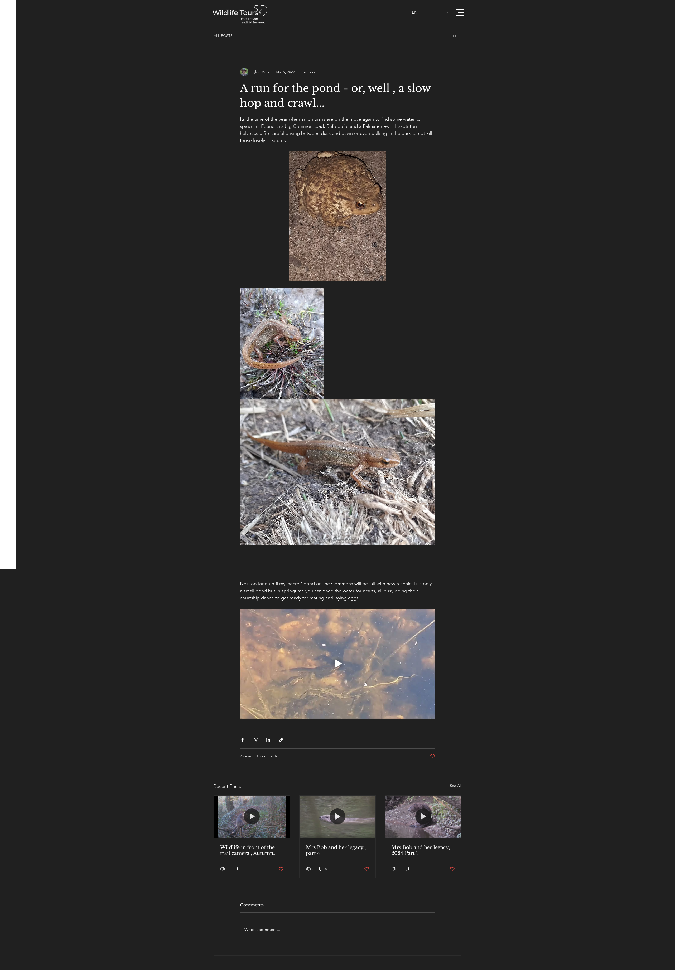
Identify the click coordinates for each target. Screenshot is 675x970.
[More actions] (432, 72)
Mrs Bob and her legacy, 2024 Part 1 (420, 850)
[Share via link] (281, 739)
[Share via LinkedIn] (268, 739)
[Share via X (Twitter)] (255, 739)
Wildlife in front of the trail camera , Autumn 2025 (247, 850)
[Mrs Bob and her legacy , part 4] (338, 817)
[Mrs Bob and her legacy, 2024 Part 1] (423, 817)
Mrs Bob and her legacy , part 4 (336, 850)
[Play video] (337, 663)
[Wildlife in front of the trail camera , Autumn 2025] (252, 817)
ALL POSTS (223, 35)
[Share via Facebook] (242, 739)
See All (455, 785)
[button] (460, 13)
